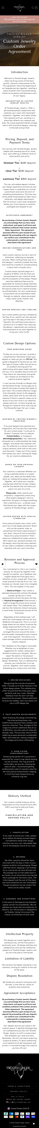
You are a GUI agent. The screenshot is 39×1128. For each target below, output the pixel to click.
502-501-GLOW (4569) (19, 1099)
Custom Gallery (13, 436)
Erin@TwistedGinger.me (19, 1102)
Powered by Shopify (19, 1126)
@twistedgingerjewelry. (13, 438)
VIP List (29, 359)
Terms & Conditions (19, 1086)
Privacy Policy (19, 1091)
